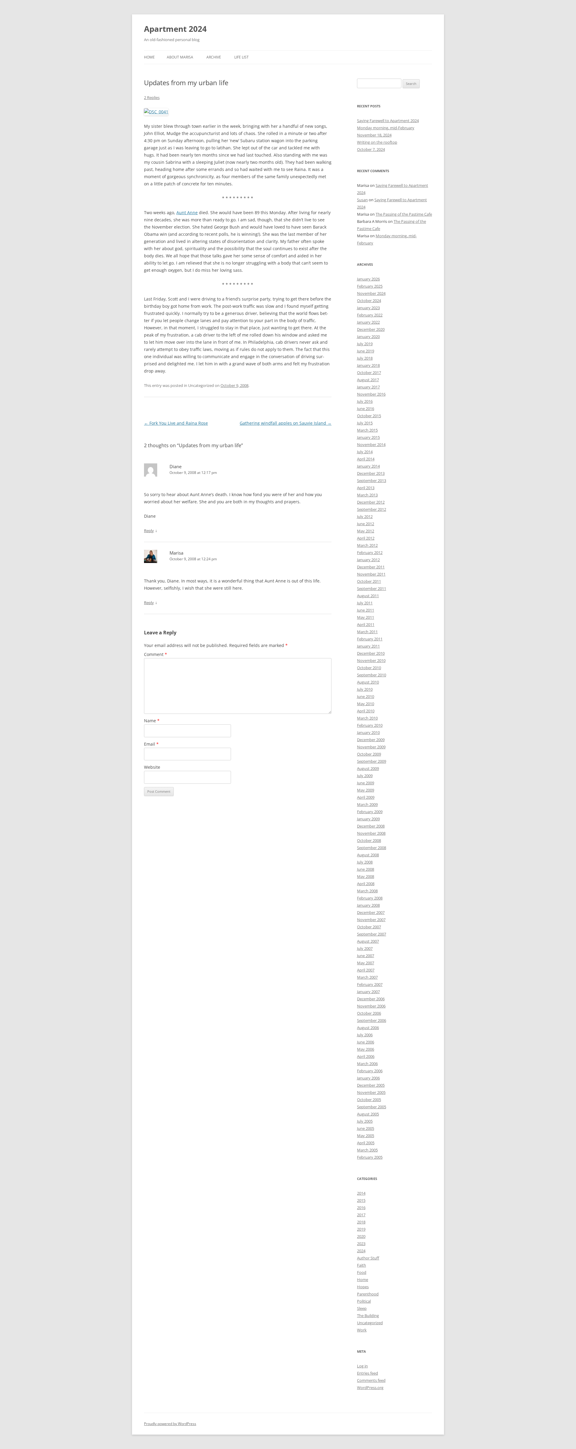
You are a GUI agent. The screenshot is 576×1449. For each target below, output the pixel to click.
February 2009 (369, 811)
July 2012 (365, 516)
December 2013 (371, 473)
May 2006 (365, 1049)
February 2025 (369, 286)
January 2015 (368, 437)
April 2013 (365, 487)
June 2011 (365, 610)
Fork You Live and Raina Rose (176, 423)
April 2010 (365, 711)
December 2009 (371, 739)
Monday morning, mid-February (385, 127)
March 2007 (367, 977)
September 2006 (371, 1020)
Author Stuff (368, 1258)
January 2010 (368, 732)
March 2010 (367, 718)
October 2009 (369, 754)
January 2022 (368, 322)
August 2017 (368, 379)
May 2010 (365, 703)
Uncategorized (370, 1322)
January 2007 (368, 991)
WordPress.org (370, 1387)
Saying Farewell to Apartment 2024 (388, 120)
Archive (213, 57)
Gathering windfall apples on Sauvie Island (286, 423)
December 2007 (371, 912)
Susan (362, 199)
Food (361, 1272)
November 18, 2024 (374, 135)
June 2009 (365, 783)
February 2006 (369, 1070)
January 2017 (368, 387)
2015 (361, 1200)
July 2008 (365, 862)
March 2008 (367, 891)
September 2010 (371, 675)
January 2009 (368, 819)
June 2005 (365, 1128)
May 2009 (365, 790)
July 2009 (365, 775)
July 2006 (365, 1034)
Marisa (176, 553)
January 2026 (368, 279)
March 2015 (367, 430)
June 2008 (365, 869)
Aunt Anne (187, 212)
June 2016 (365, 408)
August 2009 (368, 768)
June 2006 (365, 1042)
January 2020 (368, 336)
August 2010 (368, 682)
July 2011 (365, 603)
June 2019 (365, 351)
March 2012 (367, 545)
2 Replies (152, 97)
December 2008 (371, 826)
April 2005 (365, 1142)
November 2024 (371, 293)
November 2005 (371, 1092)
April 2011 (365, 624)
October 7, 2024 (371, 149)
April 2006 (365, 1056)
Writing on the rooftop (377, 142)
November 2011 (371, 574)
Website (152, 767)
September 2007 (371, 934)
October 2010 (369, 667)
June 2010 (365, 696)
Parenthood (368, 1294)
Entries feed (367, 1373)
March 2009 (367, 804)
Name (152, 720)
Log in (362, 1366)
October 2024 (369, 300)
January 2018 (368, 365)
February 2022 (369, 315)
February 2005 (369, 1157)
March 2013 (367, 495)
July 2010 (365, 689)
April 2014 (365, 459)
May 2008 (365, 876)
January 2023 (368, 307)
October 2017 (369, 372)
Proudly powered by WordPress (170, 1423)
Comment (155, 654)
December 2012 (371, 502)
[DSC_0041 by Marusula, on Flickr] (156, 112)
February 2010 (369, 725)
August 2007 (368, 941)
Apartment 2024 (175, 28)
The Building (368, 1315)
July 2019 (365, 343)
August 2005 (368, 1114)
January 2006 (368, 1078)
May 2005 (365, 1135)
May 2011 (365, 617)
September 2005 (371, 1106)
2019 (361, 1229)
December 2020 (371, 329)
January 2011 (368, 646)
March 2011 (367, 631)
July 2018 (365, 358)
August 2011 (368, 595)
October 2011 (369, 581)
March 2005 (367, 1150)
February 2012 (369, 552)
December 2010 (371, 653)
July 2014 (365, 451)
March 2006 (367, 1063)
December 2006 (371, 998)
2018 (361, 1222)
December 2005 (371, 1085)
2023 (361, 1243)
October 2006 (369, 1013)
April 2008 (365, 883)
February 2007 (369, 984)
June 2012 (365, 523)
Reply (149, 530)
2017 (361, 1214)
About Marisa (180, 57)
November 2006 (371, 1006)
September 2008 (371, 847)
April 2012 (365, 538)
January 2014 (368, 466)
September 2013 (371, 480)
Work (362, 1330)
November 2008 (371, 833)
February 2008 (369, 898)
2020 (361, 1236)
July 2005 (365, 1121)
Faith (361, 1265)
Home (149, 57)
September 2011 (371, 588)
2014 (361, 1193)
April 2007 (365, 970)
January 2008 (368, 905)
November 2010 (371, 660)
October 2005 (369, 1099)
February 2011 (369, 639)
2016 (361, 1207)
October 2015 (369, 415)
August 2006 (368, 1027)
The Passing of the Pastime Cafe (404, 214)
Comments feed (371, 1380)
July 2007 (365, 948)
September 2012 (371, 509)
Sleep (362, 1308)
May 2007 (365, 963)
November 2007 (371, 919)
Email (151, 744)
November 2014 (371, 444)
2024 (361, 1250)
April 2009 (365, 797)
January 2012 (368, 559)
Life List (241, 57)
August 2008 (368, 855)
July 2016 (365, 401)
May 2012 (365, 531)
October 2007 (369, 927)
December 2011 (371, 567)
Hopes (363, 1286)
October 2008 (369, 840)
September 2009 (371, 761)
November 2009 (371, 747)
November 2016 (371, 394)
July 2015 (365, 423)
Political (364, 1301)
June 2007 (365, 955)
